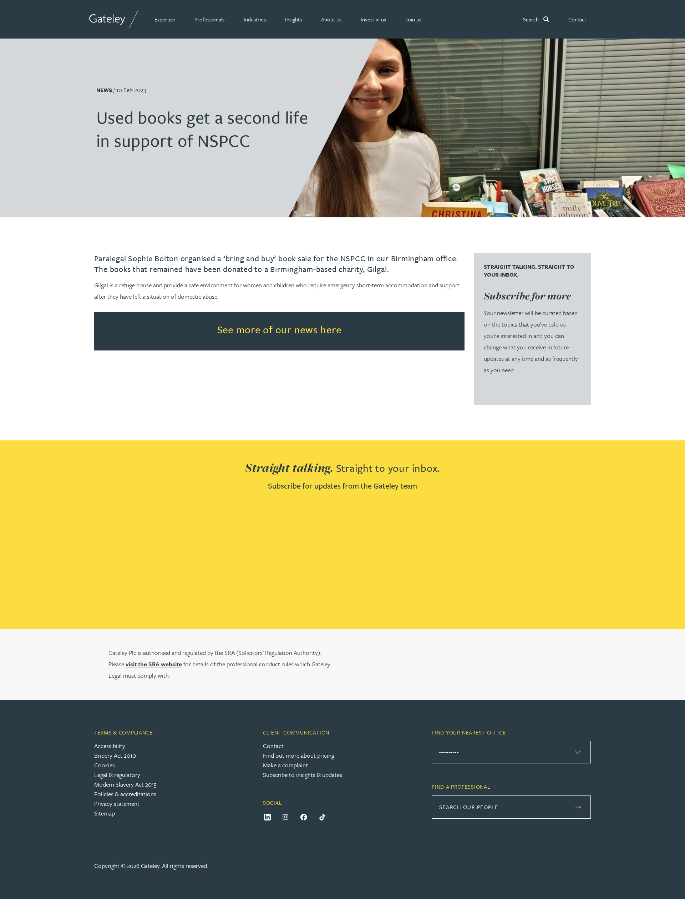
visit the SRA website (154, 664)
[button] (165, 19)
